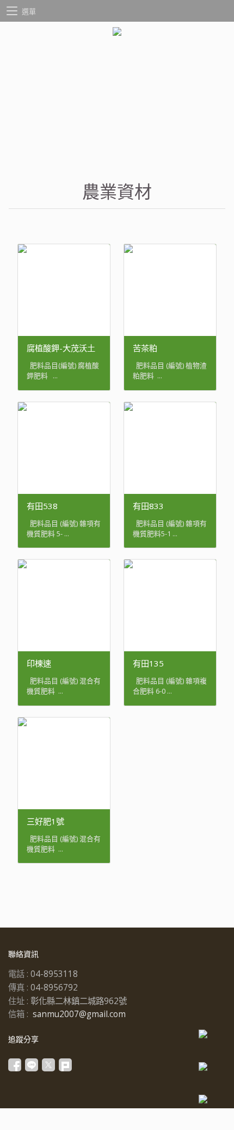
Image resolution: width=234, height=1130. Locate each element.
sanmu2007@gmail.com (79, 1014)
